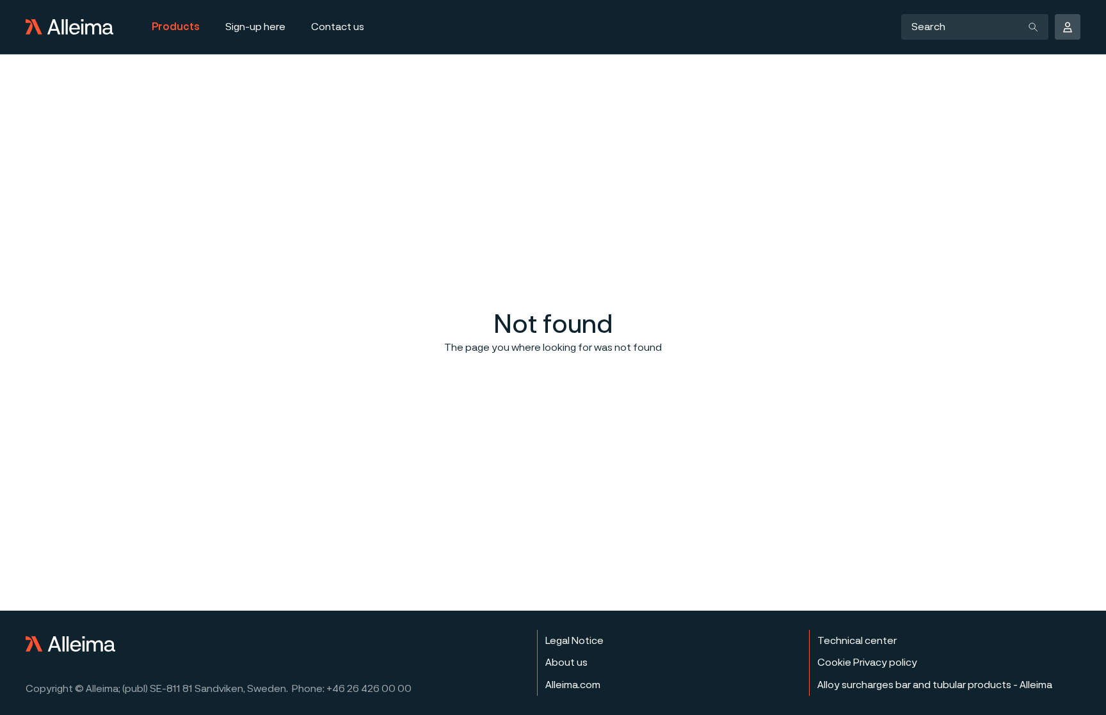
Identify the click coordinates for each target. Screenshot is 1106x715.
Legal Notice (574, 641)
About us (566, 662)
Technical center (857, 641)
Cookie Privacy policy (867, 662)
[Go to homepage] (69, 27)
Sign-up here (255, 27)
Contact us (337, 27)
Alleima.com (572, 685)
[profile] (1067, 27)
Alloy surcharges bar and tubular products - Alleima (934, 685)
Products (176, 27)
